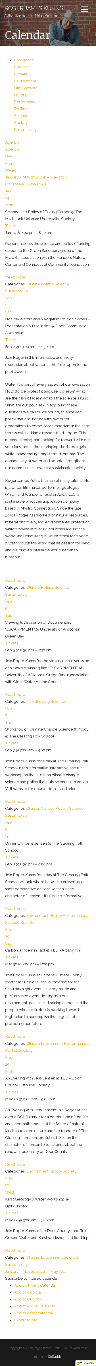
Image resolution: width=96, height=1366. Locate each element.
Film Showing (26, 88)
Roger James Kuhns (33, 8)
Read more (15, 277)
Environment (25, 81)
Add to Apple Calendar (34, 1306)
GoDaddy (55, 1356)
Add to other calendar (33, 1313)
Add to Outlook (28, 1299)
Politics (20, 108)
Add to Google (27, 1292)
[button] (31, 1278)
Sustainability (25, 129)
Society (21, 122)
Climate (21, 74)
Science (21, 115)
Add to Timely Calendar (35, 1285)
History (20, 95)
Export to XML (27, 1320)
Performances (27, 102)
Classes (21, 67)
